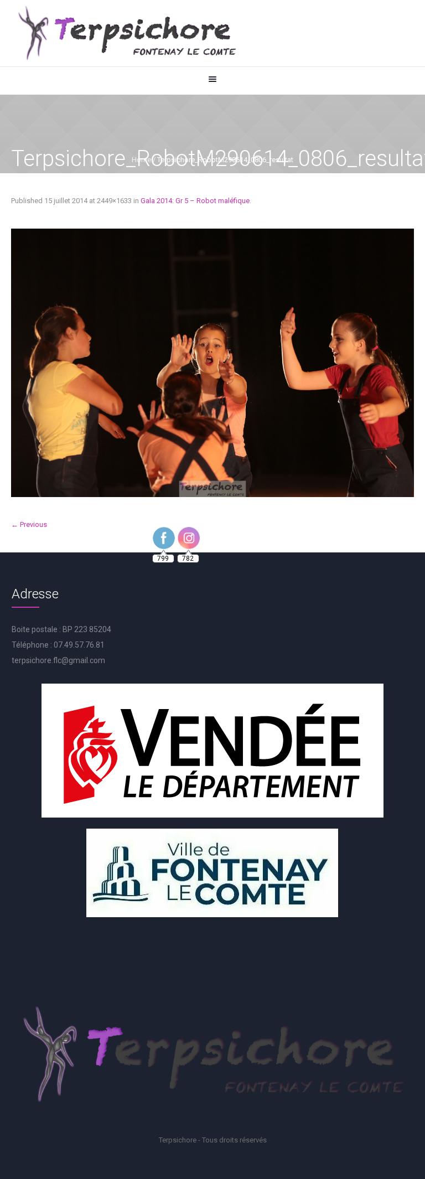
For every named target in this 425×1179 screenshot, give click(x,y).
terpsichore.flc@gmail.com (58, 660)
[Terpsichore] (126, 33)
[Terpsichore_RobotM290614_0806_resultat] (212, 363)
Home (141, 160)
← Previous (29, 524)
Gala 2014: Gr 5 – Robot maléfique (195, 200)
